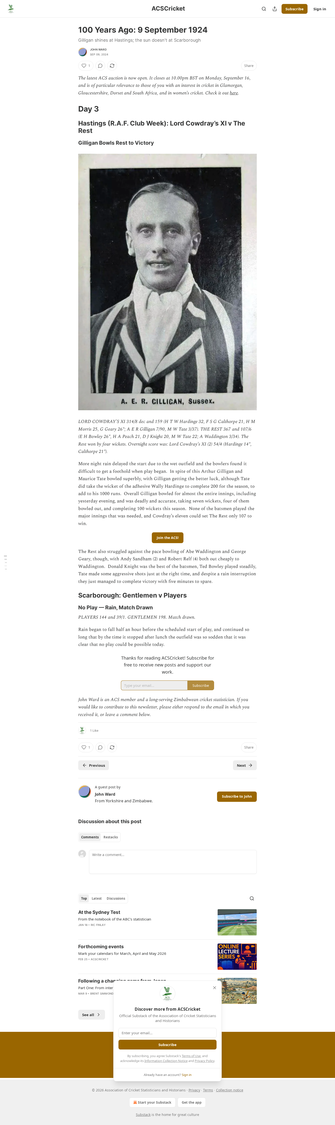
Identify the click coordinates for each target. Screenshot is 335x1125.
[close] (215, 988)
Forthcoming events (101, 946)
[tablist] (99, 837)
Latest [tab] (97, 898)
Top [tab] (84, 898)
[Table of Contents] (5, 562)
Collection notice (229, 1090)
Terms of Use (191, 1056)
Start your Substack (154, 1102)
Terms (208, 1090)
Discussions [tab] (116, 898)
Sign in (319, 8)
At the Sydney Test (99, 912)
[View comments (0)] (100, 66)
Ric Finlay (98, 925)
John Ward (98, 49)
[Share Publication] (275, 9)
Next (241, 765)
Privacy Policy (204, 1061)
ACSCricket (99, 959)
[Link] (71, 109)
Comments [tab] (90, 837)
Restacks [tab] (110, 837)
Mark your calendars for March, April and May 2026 (122, 953)
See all (88, 1014)
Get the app (192, 1102)
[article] (167, 922)
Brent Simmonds (103, 993)
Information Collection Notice (166, 1061)
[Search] (264, 9)
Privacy (194, 1090)
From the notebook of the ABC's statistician (114, 919)
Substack (143, 1114)
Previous (97, 765)
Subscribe (294, 8)
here (234, 93)
